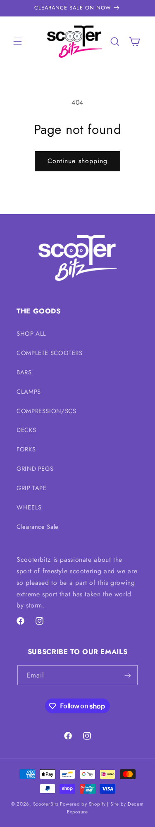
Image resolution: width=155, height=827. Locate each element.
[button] (17, 41)
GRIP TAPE (32, 488)
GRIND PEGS (35, 468)
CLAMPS (29, 391)
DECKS (26, 430)
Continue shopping (77, 161)
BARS (24, 372)
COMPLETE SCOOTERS (50, 352)
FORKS (26, 449)
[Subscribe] (127, 675)
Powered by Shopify (82, 804)
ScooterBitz (46, 804)
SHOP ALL (31, 333)
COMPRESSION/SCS (46, 411)
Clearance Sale (38, 526)
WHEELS (29, 507)
